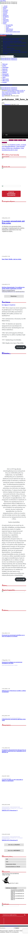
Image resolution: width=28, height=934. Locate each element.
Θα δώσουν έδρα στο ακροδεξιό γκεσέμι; (12, 50)
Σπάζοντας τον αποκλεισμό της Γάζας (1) (17, 899)
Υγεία (4, 18)
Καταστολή (5, 15)
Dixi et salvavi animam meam (13, 31)
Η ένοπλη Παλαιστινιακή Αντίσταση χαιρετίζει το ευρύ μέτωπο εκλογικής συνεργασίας (14, 39)
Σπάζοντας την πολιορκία (11, 887)
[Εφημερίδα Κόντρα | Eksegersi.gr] (8, 59)
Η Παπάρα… (6, 353)
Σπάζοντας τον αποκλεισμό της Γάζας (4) (17, 891)
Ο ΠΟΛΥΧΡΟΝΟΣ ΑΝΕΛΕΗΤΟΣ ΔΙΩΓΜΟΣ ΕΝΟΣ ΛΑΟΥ (14, 719)
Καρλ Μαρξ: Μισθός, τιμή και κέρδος (11, 259)
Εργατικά (5, 11)
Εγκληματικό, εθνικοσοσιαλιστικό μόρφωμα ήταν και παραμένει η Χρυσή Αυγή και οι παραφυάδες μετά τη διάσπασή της (14, 751)
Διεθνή (4, 8)
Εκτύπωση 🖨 (20, 347)
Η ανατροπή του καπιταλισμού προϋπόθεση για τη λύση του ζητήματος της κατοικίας (13, 636)
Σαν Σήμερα (6, 302)
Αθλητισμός (6, 20)
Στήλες (4, 23)
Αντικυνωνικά (9, 30)
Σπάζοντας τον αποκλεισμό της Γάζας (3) (17, 894)
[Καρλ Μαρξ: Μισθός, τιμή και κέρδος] (14, 257)
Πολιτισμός (6, 19)
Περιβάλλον (6, 16)
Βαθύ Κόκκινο (9, 29)
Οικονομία (5, 10)
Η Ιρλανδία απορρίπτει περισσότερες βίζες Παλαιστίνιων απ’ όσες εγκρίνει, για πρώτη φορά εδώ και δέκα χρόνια (14, 43)
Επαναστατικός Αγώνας (11, 864)
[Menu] (0, 86)
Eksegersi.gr (7, 104)
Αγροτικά (5, 12)
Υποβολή (17, 928)
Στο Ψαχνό (8, 26)
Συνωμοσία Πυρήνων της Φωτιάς (13, 866)
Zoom (7, 27)
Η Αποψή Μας (9, 25)
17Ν (7, 859)
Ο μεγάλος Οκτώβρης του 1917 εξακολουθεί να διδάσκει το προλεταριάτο (12, 779)
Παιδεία (5, 14)
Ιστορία (5, 22)
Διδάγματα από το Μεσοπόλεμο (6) (12, 838)
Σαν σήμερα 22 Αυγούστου (9, 48)
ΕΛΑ (7, 861)
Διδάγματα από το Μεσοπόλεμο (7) (12, 808)
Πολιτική (5, 7)
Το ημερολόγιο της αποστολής (17, 889)
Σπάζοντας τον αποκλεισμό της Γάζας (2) (17, 896)
